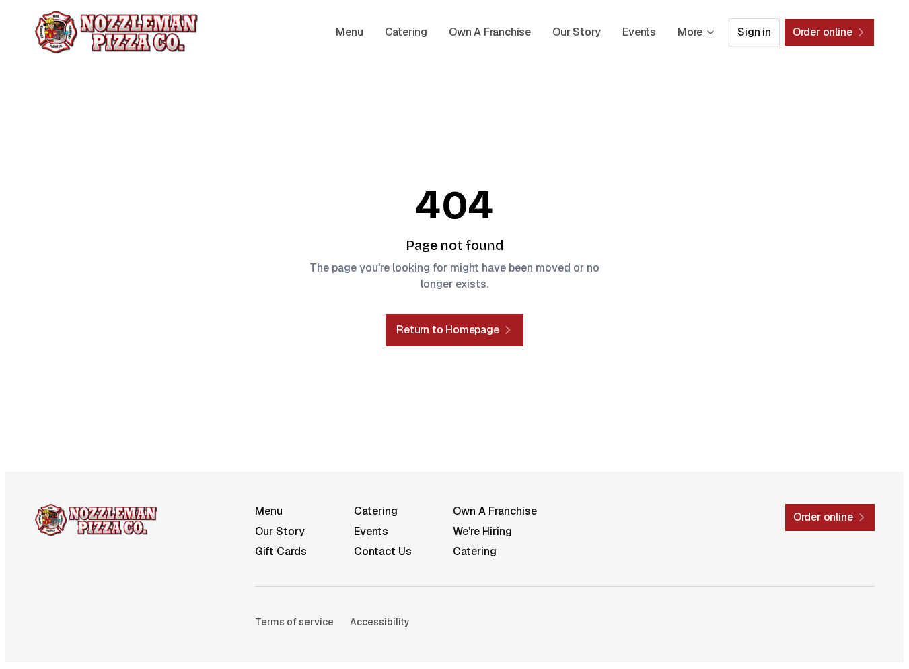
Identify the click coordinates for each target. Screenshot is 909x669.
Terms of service (294, 622)
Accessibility (380, 622)
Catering (406, 32)
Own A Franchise (490, 32)
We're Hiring (482, 531)
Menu (349, 32)
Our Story (576, 32)
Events (639, 32)
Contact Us (383, 551)
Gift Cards (281, 551)
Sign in (754, 32)
